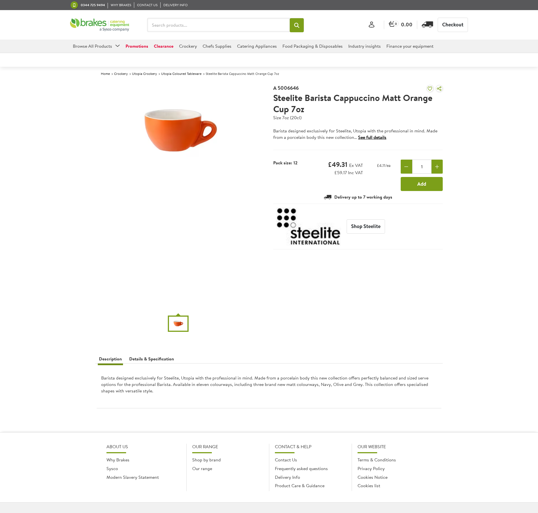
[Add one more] (437, 167)
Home (105, 73)
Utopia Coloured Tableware (181, 73)
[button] (297, 25)
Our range (202, 468)
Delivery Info (287, 477)
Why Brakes (117, 460)
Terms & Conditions (377, 460)
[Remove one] (406, 167)
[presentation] (269, 388)
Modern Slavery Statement (132, 477)
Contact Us (286, 460)
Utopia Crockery (144, 73)
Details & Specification (151, 359)
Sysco (112, 468)
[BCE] (99, 25)
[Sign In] (371, 25)
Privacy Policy (371, 468)
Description (110, 359)
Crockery (121, 73)
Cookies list (369, 485)
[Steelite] (308, 226)
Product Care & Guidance (299, 485)
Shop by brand (206, 460)
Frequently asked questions (301, 468)
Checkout (452, 24)
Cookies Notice (373, 477)
